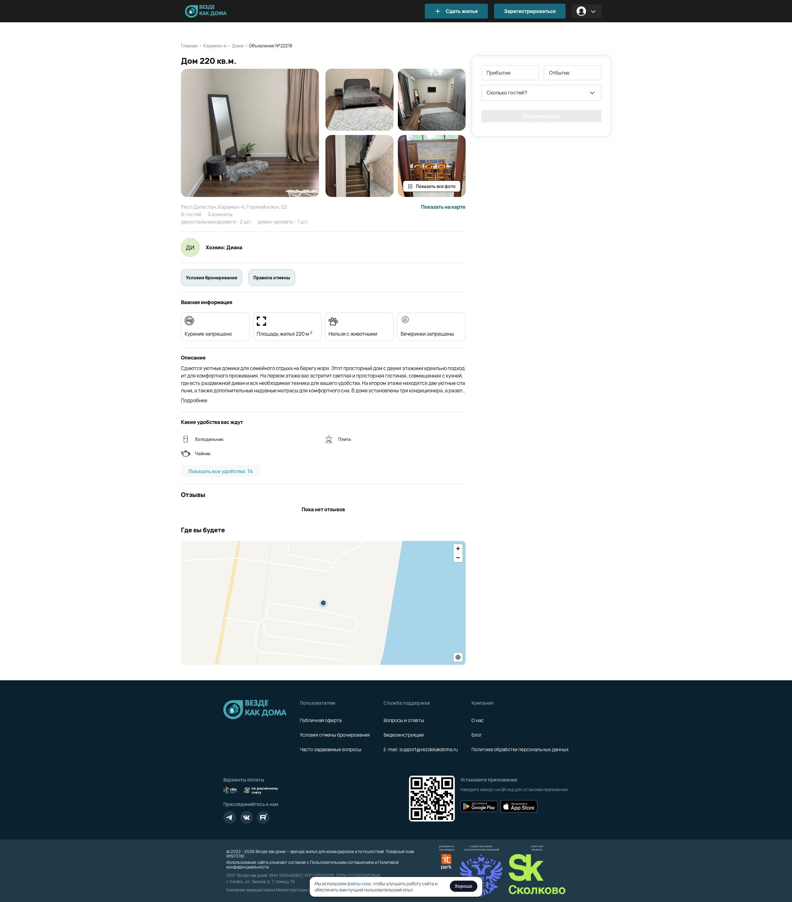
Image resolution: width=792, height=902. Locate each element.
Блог (476, 735)
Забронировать (541, 116)
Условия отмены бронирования (335, 735)
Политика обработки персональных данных (520, 749)
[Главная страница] (215, 11)
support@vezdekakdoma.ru (428, 749)
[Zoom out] (458, 557)
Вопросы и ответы (404, 720)
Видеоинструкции (404, 735)
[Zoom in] (458, 548)
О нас (477, 720)
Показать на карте (443, 206)
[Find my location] (458, 657)
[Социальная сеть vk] (246, 817)
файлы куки (359, 884)
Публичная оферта (321, 720)
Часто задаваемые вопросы (330, 749)
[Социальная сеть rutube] (263, 817)
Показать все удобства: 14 (220, 471)
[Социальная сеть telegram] (229, 817)
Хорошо (463, 886)
